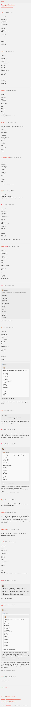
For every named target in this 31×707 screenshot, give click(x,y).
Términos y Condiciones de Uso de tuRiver (11, 699)
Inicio (2, 696)
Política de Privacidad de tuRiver (8, 701)
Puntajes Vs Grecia (8, 5)
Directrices (13, 696)
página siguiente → (5, 687)
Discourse (8, 705)
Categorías (7, 696)
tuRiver (2, 1)
